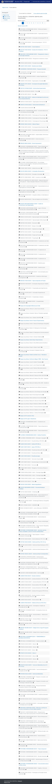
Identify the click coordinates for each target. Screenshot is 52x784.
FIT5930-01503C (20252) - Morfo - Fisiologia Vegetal (32, 478)
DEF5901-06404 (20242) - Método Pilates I (30, 124)
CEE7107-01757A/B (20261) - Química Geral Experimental (33, 88)
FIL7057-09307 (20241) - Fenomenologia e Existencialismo (33, 462)
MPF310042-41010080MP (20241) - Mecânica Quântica (32, 641)
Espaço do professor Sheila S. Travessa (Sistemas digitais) (33, 406)
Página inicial (5, 7)
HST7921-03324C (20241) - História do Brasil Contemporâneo (34, 553)
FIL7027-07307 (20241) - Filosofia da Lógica (30, 456)
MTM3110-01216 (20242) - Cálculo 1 (28, 653)
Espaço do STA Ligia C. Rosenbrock (28, 418)
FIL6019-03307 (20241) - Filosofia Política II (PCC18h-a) (32, 441)
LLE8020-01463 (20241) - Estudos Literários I (30, 575)
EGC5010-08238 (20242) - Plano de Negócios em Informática (34, 199)
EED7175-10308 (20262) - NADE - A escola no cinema (32, 177)
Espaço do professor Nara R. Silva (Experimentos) (31, 394)
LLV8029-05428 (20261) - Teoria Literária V (30, 599)
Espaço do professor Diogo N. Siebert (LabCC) (30, 347)
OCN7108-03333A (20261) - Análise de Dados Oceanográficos (34, 699)
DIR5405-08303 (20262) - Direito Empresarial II (30, 143)
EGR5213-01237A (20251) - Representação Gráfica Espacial (33, 217)
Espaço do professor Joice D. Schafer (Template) (31, 362)
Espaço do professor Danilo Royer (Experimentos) (31, 339)
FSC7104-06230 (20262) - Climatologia (29, 491)
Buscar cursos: (21, 20)
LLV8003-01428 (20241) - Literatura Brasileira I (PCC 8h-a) (33, 578)
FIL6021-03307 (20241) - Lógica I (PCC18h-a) (30, 447)
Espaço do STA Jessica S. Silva (27, 415)
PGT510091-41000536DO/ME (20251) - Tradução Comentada (33, 751)
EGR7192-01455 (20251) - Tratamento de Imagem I (31, 229)
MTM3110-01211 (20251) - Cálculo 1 (28, 650)
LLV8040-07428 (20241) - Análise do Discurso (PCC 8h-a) (33, 602)
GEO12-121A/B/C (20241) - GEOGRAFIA (29, 505)
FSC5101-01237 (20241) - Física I (27, 481)
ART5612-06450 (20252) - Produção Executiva (30, 63)
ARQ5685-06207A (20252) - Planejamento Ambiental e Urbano (34, 58)
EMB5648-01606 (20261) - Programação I (29, 238)
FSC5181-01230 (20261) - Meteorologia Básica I (30, 484)
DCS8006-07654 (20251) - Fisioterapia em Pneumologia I (33, 115)
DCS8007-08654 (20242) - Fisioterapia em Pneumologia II (33, 121)
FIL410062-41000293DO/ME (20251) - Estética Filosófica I (33, 435)
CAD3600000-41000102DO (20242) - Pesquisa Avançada (33, 69)
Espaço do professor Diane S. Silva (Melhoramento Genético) (33, 342)
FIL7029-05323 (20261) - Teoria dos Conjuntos (30, 459)
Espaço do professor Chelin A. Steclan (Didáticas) (31, 336)
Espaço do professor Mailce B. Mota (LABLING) (30, 372)
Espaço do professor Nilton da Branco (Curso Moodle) (32, 397)
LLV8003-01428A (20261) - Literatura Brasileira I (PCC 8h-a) (33, 581)
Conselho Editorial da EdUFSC (27, 107)
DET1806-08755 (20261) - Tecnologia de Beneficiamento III (33, 127)
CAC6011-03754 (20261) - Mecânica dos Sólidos (31, 66)
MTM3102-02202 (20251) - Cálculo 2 (28, 644)
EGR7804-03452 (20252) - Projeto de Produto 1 (31, 235)
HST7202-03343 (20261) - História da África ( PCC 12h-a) (33, 542)
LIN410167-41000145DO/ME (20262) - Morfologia (31, 572)
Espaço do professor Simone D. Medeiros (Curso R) (31, 409)
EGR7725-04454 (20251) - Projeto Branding (30, 232)
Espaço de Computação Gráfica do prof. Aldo (30, 305)
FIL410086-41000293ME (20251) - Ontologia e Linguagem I (33, 438)
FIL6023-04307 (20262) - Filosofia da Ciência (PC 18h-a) (33, 450)
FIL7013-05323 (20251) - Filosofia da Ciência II (30, 453)
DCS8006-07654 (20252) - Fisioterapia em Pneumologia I (33, 118)
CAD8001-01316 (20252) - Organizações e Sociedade (32, 80)
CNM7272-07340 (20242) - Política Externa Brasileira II (32, 104)
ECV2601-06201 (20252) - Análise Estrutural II (30, 168)
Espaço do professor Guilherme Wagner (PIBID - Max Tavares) (34, 359)
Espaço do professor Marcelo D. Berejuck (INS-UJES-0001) (33, 375)
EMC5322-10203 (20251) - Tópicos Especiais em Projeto (33, 280)
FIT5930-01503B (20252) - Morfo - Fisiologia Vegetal (32, 475)
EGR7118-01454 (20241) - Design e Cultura (30, 226)
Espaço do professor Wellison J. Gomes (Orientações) (32, 412)
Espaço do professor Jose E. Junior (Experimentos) (31, 365)
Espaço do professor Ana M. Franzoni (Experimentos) (32, 320)
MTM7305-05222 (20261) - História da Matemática (31, 673)
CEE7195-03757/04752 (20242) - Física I (29, 91)
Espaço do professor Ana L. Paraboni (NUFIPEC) (31, 317)
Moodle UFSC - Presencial (22, 1)
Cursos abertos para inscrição (40, 13)
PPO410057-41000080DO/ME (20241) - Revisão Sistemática (33, 756)
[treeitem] (8, 17)
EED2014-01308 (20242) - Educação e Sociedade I (31, 174)
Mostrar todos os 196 (22, 25)
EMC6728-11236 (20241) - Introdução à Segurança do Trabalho (34, 283)
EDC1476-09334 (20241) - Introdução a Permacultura (32, 171)
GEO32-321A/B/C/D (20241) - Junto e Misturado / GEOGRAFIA (34, 508)
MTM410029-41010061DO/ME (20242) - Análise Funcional (33, 662)
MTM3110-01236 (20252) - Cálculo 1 (28, 656)
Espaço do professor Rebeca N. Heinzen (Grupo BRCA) (32, 400)
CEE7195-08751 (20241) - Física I (27, 94)
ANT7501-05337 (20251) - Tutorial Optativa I (30, 46)
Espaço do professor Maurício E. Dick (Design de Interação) (33, 391)
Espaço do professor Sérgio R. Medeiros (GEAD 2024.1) (32, 403)
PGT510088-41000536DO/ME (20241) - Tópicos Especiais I (33, 748)
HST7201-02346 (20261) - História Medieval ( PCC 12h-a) (33, 539)
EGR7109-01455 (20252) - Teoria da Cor (29, 223)
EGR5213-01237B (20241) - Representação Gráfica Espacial (33, 220)
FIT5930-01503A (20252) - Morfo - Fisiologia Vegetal (32, 472)
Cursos (5, 19)
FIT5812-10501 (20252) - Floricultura (28, 465)
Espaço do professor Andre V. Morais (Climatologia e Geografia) (34, 323)
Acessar (48, 1)
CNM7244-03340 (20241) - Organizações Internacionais (33, 101)
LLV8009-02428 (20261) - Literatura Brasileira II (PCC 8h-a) (33, 587)
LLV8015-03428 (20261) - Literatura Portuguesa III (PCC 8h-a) (34, 590)
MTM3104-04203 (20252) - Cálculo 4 (28, 647)
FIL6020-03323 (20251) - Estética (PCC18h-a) (30, 444)
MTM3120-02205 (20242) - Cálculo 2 (28, 659)
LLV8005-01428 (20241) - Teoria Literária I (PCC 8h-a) (32, 584)
